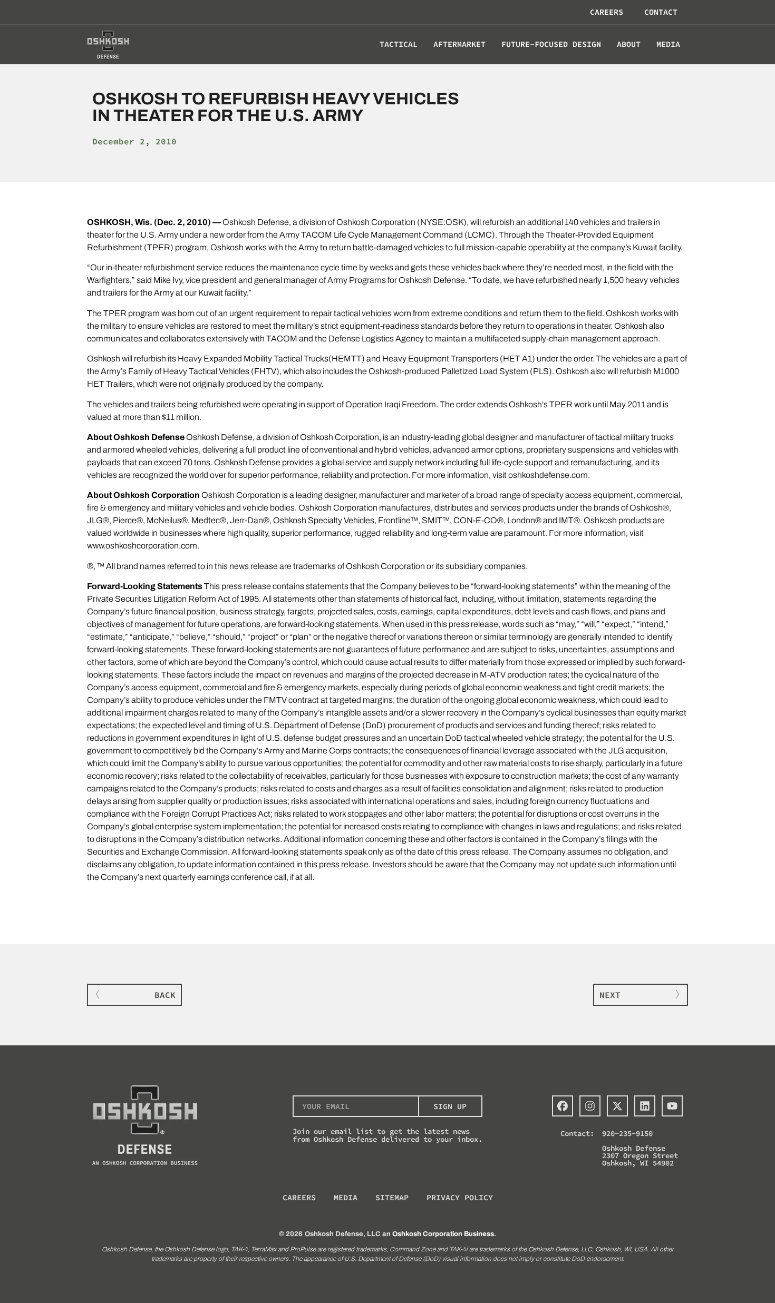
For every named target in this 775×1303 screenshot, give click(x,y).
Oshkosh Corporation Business (443, 1234)
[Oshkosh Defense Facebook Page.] (562, 1105)
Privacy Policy (460, 1197)
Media (345, 1197)
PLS (541, 371)
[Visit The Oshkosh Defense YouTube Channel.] (672, 1105)
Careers (606, 12)
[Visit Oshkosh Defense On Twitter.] (617, 1105)
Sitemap (392, 1197)
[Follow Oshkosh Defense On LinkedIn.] (644, 1105)
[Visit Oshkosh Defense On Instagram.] (589, 1105)
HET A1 (517, 358)
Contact (660, 12)
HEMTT (347, 358)
